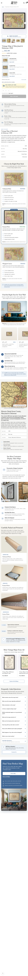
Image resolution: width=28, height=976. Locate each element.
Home (3, 6)
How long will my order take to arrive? (10, 724)
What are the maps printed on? (9, 717)
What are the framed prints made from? (11, 721)
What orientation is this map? (8, 705)
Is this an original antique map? (9, 708)
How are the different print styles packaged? (12, 728)
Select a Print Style (14, 96)
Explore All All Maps (14, 681)
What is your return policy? (8, 736)
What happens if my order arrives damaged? (12, 732)
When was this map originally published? (11, 701)
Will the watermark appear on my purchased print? (12, 713)
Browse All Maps (6, 776)
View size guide (23, 79)
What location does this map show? (10, 697)
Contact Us (14, 752)
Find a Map (14, 773)
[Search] (24, 3)
